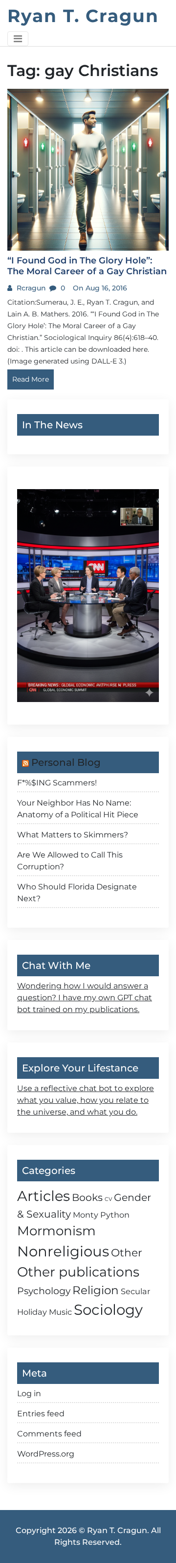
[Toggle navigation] (17, 38)
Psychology (43, 1291)
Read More (30, 379)
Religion (95, 1290)
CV (108, 1199)
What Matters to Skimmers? (72, 834)
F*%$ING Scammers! (57, 782)
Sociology (108, 1309)
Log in (29, 1393)
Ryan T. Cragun (83, 15)
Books (87, 1197)
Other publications (78, 1272)
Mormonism (56, 1231)
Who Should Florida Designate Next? (77, 892)
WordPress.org (45, 1454)
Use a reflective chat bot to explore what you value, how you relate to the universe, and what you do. (85, 1100)
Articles (43, 1195)
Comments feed (49, 1433)
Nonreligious (63, 1251)
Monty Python (101, 1215)
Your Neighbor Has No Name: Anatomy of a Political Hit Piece (77, 808)
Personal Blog (66, 762)
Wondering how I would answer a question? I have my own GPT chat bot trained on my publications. (84, 997)
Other (126, 1252)
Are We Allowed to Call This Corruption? (70, 860)
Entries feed (41, 1413)
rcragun (30, 288)
